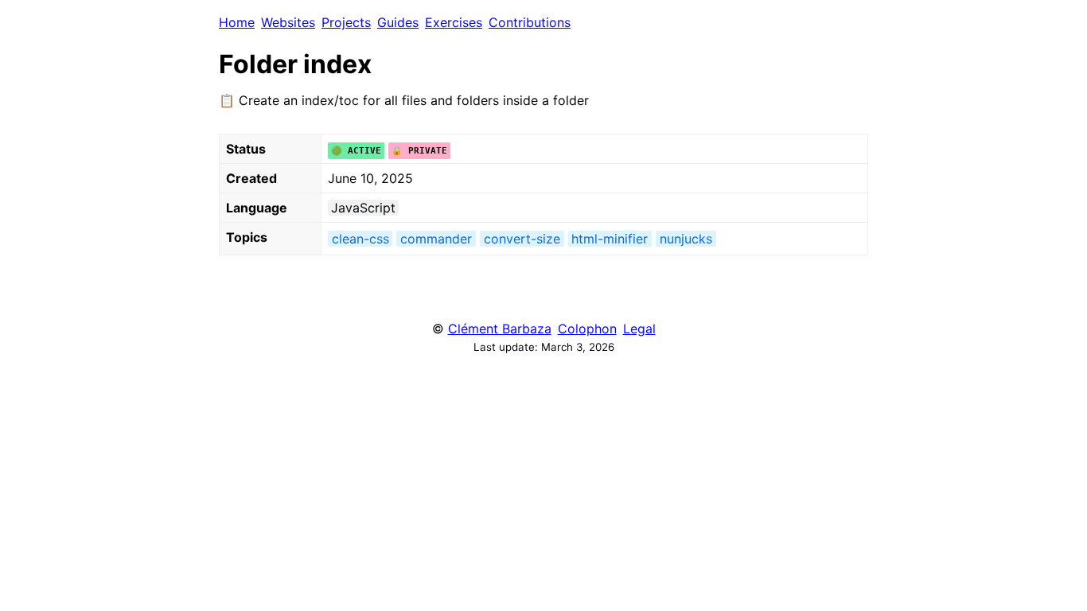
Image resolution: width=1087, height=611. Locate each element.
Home (237, 22)
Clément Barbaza (499, 329)
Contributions (530, 22)
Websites (288, 22)
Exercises (453, 22)
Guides (398, 22)
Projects (346, 22)
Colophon (587, 329)
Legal (639, 329)
